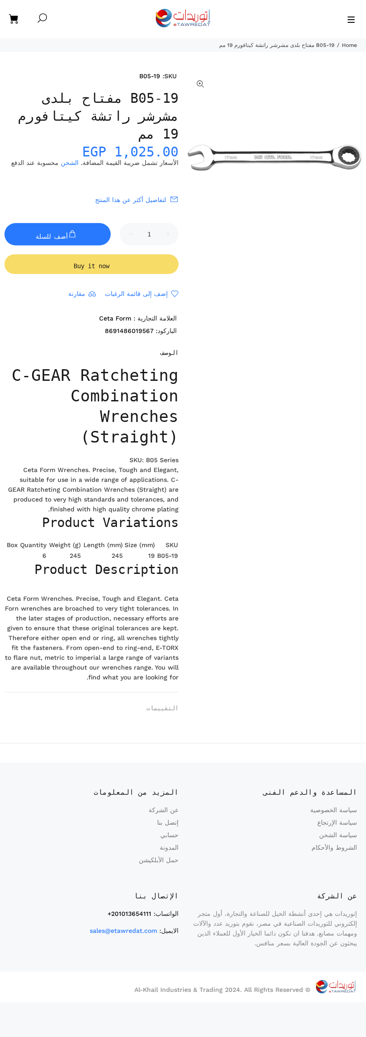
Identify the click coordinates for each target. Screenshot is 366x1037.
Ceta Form (115, 318)
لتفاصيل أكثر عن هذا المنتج (130, 199)
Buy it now (91, 266)
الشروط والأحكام (334, 847)
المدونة (169, 847)
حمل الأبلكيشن (159, 860)
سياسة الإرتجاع (337, 822)
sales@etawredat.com (123, 930)
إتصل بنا (168, 822)
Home (349, 45)
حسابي (169, 835)
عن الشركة (164, 810)
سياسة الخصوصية (333, 810)
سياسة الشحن (338, 835)
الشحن (70, 162)
